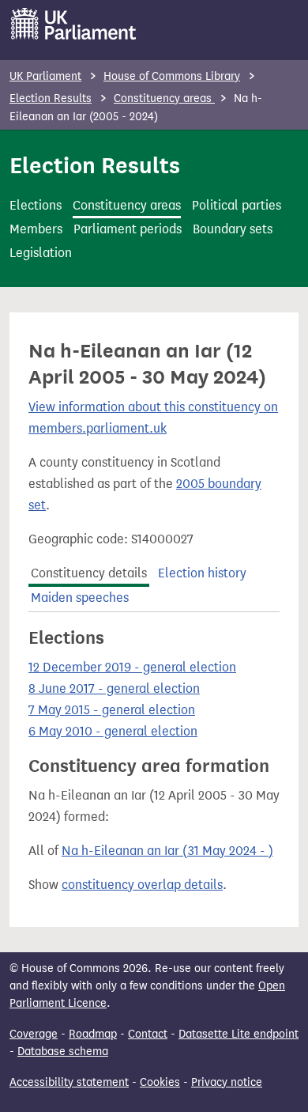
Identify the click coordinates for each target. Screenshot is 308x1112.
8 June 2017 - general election (114, 688)
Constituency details (89, 573)
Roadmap (93, 1034)
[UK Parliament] (73, 23)
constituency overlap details (142, 884)
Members (35, 228)
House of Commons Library (171, 76)
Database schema (62, 1051)
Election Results (50, 98)
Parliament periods (127, 228)
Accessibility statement (69, 1082)
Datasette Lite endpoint (238, 1034)
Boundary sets (232, 228)
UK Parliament (45, 76)
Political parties (236, 205)
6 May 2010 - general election (112, 731)
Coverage (33, 1034)
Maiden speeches (80, 597)
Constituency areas (164, 98)
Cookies (160, 1082)
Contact (147, 1034)
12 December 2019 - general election (132, 667)
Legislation (40, 252)
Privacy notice (226, 1082)
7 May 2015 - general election (111, 709)
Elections (35, 205)
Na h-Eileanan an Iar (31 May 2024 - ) (167, 850)
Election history (202, 573)
